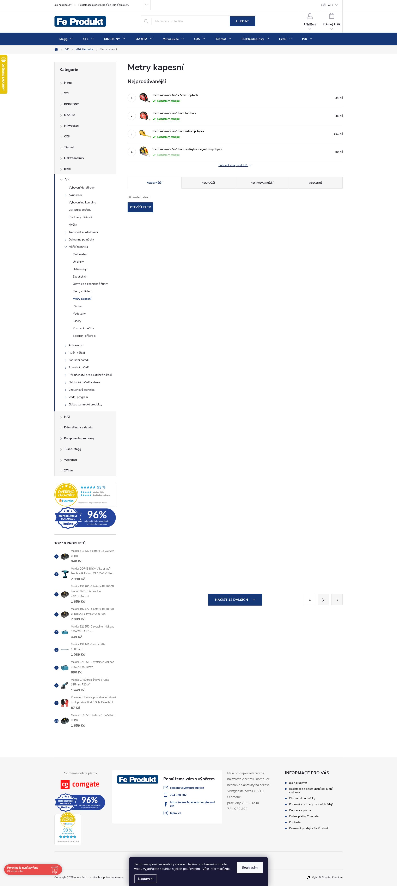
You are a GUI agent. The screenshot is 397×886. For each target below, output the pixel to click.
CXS (67, 136)
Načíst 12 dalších (232, 599)
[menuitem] (66, 39)
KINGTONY (71, 104)
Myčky (73, 225)
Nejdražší (208, 182)
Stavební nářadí (78, 367)
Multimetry (80, 254)
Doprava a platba (300, 810)
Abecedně (315, 182)
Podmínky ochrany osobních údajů (311, 804)
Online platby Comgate (303, 816)
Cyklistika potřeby (80, 210)
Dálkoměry (79, 269)
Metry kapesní (82, 299)
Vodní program (78, 397)
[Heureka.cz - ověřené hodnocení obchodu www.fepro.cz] (85, 494)
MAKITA (69, 115)
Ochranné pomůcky (81, 240)
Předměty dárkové (80, 217)
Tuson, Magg (72, 449)
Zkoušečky (79, 277)
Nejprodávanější (262, 182)
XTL (66, 93)
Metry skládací (82, 291)
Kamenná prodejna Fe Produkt (308, 828)
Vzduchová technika (81, 390)
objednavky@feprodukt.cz (187, 788)
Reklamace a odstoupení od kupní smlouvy (103, 5)
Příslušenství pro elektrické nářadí (90, 375)
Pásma (77, 306)
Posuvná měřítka (83, 328)
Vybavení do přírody (81, 188)
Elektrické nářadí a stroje (84, 382)
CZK (330, 5)
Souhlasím (250, 867)
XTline (68, 470)
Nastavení (145, 878)
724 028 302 (178, 795)
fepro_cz (175, 813)
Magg (68, 83)
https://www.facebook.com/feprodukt (192, 804)
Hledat (242, 21)
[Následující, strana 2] (323, 599)
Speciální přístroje (84, 336)
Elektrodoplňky (74, 158)
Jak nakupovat (62, 5)
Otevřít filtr (140, 207)
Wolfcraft (70, 460)
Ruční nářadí (77, 353)
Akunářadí (75, 195)
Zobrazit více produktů (233, 165)
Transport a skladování (83, 232)
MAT (67, 417)
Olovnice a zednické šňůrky (90, 284)
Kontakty (295, 822)
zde (227, 869)
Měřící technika (78, 247)
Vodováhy (79, 314)
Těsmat (69, 147)
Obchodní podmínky (302, 798)
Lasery (77, 321)
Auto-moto (76, 345)
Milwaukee (71, 126)
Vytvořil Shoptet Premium (327, 877)
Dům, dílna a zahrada (78, 427)
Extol (67, 169)
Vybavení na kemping (82, 202)
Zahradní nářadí (78, 360)
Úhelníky (78, 262)
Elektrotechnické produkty (85, 404)
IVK (67, 180)
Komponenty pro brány (79, 438)
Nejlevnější (154, 182)
